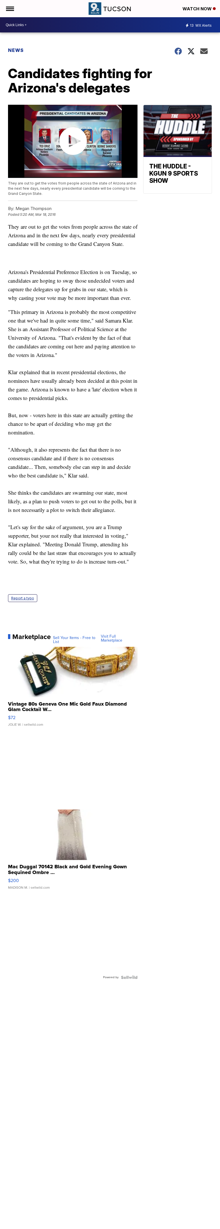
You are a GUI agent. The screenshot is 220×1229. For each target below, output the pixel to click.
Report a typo (22, 598)
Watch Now (197, 8)
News (16, 50)
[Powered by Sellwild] (129, 977)
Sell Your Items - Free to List (74, 640)
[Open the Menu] (9, 8)
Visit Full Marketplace (111, 638)
